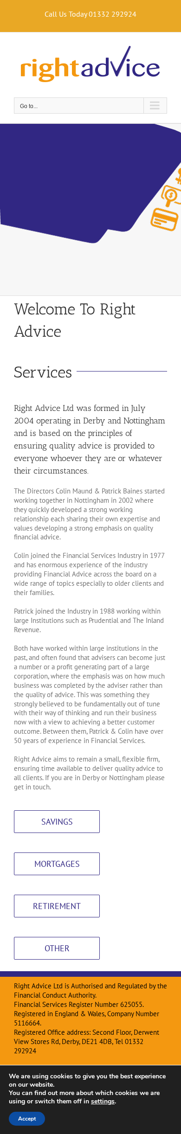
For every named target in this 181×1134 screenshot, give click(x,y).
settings (103, 1101)
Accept (27, 1118)
